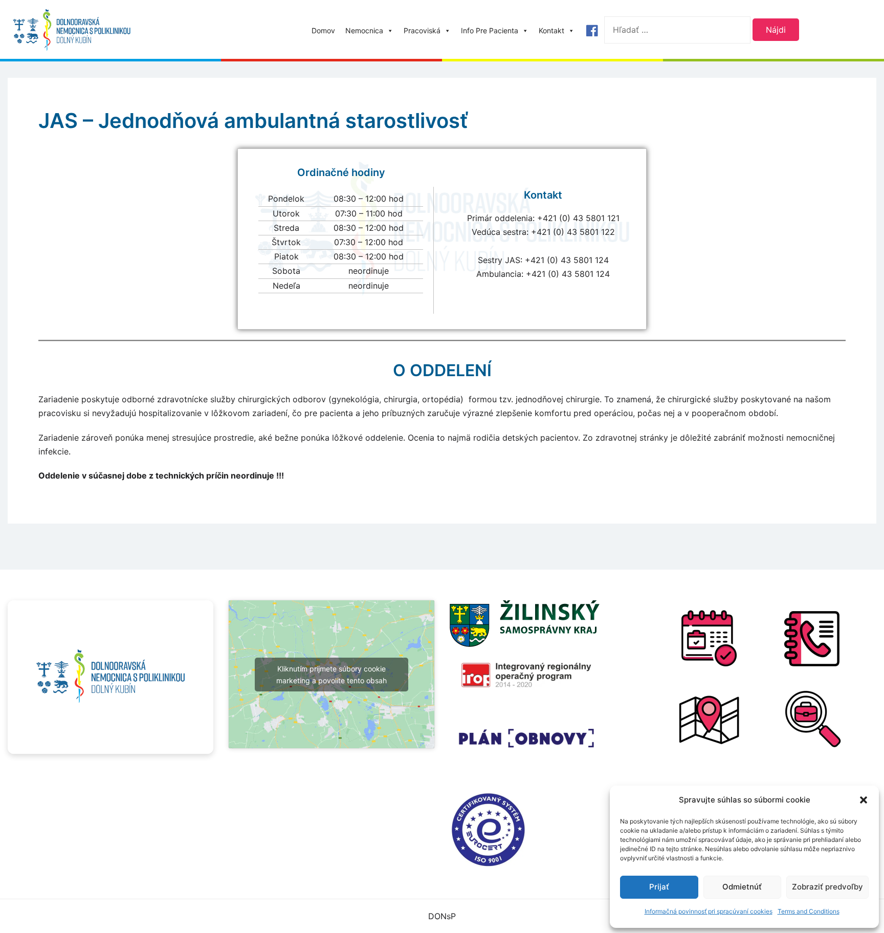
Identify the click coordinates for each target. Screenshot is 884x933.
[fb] (592, 30)
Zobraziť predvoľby (827, 887)
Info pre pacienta (489, 30)
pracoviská (422, 30)
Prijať (659, 887)
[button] (863, 800)
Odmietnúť (742, 887)
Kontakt (551, 30)
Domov (323, 30)
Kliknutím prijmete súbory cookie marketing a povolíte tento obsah (331, 674)
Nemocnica (364, 30)
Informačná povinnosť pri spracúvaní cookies (708, 911)
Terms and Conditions (808, 911)
